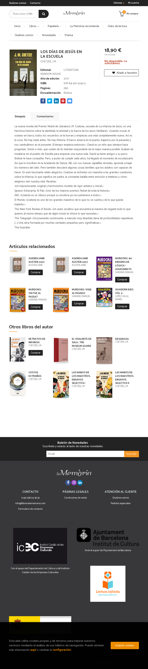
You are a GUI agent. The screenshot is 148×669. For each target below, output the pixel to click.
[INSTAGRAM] (74, 482)
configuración (62, 650)
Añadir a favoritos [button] (126, 73)
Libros (33, 26)
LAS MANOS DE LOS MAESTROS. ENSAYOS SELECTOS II (124, 378)
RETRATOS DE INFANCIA (37, 341)
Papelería (53, 26)
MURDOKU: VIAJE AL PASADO (82, 291)
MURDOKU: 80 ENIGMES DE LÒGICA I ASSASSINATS (123, 263)
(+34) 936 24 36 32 (30, 498)
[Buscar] (44, 14)
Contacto (35, 3)
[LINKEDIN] (80, 482)
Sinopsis (20, 116)
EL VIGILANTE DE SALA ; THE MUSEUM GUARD (82, 342)
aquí (33, 650)
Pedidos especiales (120, 503)
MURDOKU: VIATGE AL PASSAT (35, 293)
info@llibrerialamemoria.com (30, 503)
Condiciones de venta (75, 498)
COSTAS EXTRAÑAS (35, 374)
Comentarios (45, 116)
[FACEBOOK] (68, 482)
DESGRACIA (122, 339)
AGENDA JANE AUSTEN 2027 (37, 260)
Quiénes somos (17, 3)
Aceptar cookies (124, 645)
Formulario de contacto (30, 509)
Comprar (36, 272)
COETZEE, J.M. (48, 61)
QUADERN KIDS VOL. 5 (124, 291)
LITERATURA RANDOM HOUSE (59, 72)
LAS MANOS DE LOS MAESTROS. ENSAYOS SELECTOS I (81, 378)
